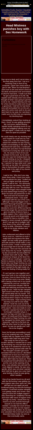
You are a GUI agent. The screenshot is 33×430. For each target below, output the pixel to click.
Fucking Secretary (16, 16)
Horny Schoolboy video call (19, 4)
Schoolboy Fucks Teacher (11, 10)
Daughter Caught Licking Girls (16, 11)
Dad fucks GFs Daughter (17, 14)
